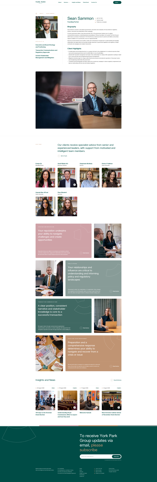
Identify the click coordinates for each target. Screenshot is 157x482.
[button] (66, 2)
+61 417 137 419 (99, 468)
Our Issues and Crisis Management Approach (67, 473)
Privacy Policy (111, 468)
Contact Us (94, 2)
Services (66, 2)
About (59, 2)
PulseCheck (86, 2)
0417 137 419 (99, 18)
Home (81, 468)
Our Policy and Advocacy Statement (65, 471)
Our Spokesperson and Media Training (65, 470)
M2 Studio (49, 468)
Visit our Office (99, 471)
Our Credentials (61, 468)
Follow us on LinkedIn (100, 473)
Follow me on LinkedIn (102, 22)
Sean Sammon (50, 13)
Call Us (116, 2)
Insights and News (76, 2)
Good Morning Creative (49, 470)
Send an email (100, 20)
